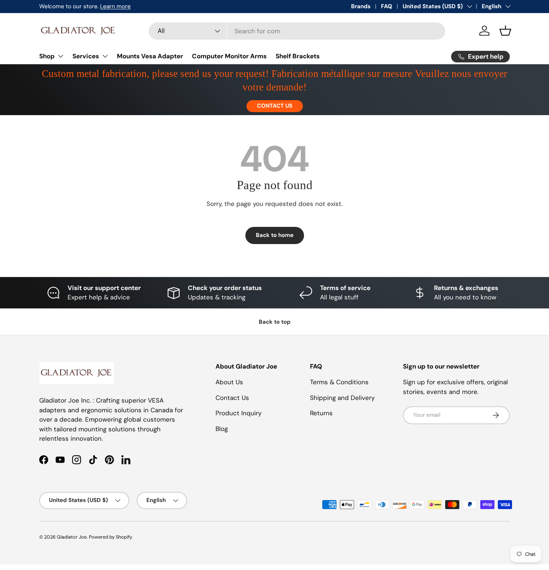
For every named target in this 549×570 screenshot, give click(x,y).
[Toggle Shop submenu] (60, 56)
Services (85, 56)
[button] (505, 30)
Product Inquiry (238, 413)
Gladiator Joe (72, 537)
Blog (221, 429)
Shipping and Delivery (342, 398)
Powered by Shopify (110, 537)
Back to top (275, 322)
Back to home (275, 235)
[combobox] (297, 31)
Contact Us (232, 398)
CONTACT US (274, 106)
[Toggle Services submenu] (104, 56)
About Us (229, 382)
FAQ (386, 6)
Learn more (115, 6)
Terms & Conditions (339, 382)
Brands (360, 6)
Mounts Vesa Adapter (150, 56)
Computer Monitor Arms (229, 56)
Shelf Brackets (298, 56)
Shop (47, 56)
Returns (321, 413)
